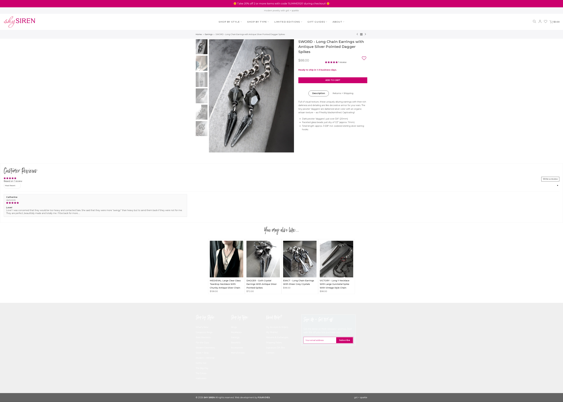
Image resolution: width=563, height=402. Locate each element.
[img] (95, 202)
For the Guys (202, 342)
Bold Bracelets (203, 337)
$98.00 (286, 287)
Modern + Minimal (205, 358)
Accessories (237, 347)
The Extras (201, 373)
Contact (270, 352)
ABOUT (337, 21)
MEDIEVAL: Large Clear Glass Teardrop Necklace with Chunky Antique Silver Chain (225, 284)
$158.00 (214, 291)
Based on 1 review (13, 181)
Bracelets (235, 342)
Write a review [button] (550, 179)
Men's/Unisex (238, 352)
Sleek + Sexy (202, 352)
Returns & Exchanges (277, 337)
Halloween (201, 378)
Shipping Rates (274, 342)
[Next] (289, 96)
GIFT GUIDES (316, 21)
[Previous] (214, 96)
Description (318, 93)
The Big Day (202, 368)
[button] (364, 59)
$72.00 (250, 291)
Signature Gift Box (275, 347)
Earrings (208, 34)
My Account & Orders (277, 327)
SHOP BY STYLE (229, 21)
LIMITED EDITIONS (287, 21)
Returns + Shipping (343, 93)
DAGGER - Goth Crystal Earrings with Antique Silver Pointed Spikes (261, 284)
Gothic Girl (201, 363)
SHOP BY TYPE (257, 21)
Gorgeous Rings (204, 332)
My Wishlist (272, 332)
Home (199, 34)
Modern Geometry (205, 347)
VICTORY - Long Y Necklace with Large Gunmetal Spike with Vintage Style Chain (334, 284)
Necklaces (236, 332)
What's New (202, 327)
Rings (234, 327)
